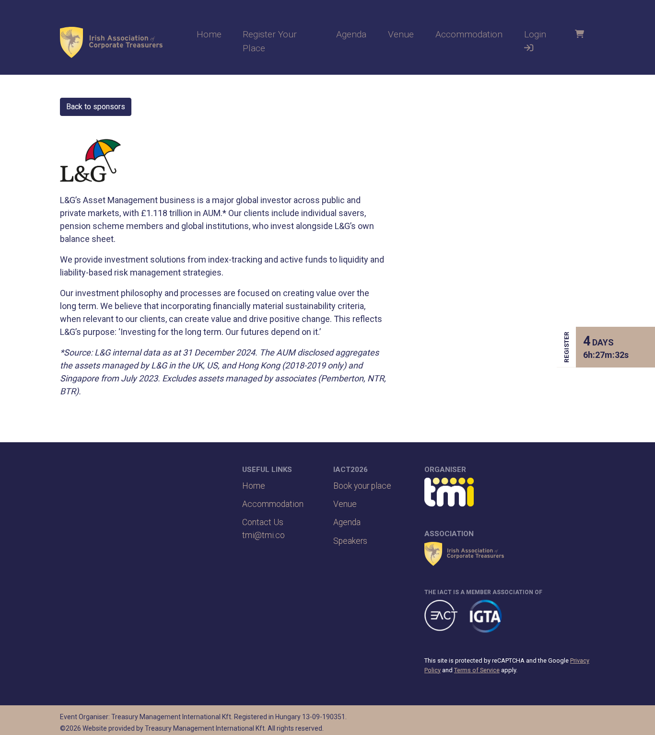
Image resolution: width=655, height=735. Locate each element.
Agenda (351, 34)
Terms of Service (477, 670)
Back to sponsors (95, 106)
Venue (401, 34)
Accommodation (469, 34)
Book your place (362, 486)
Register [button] (566, 347)
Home (209, 34)
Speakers (350, 541)
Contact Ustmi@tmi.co (263, 528)
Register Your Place (270, 41)
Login (535, 34)
